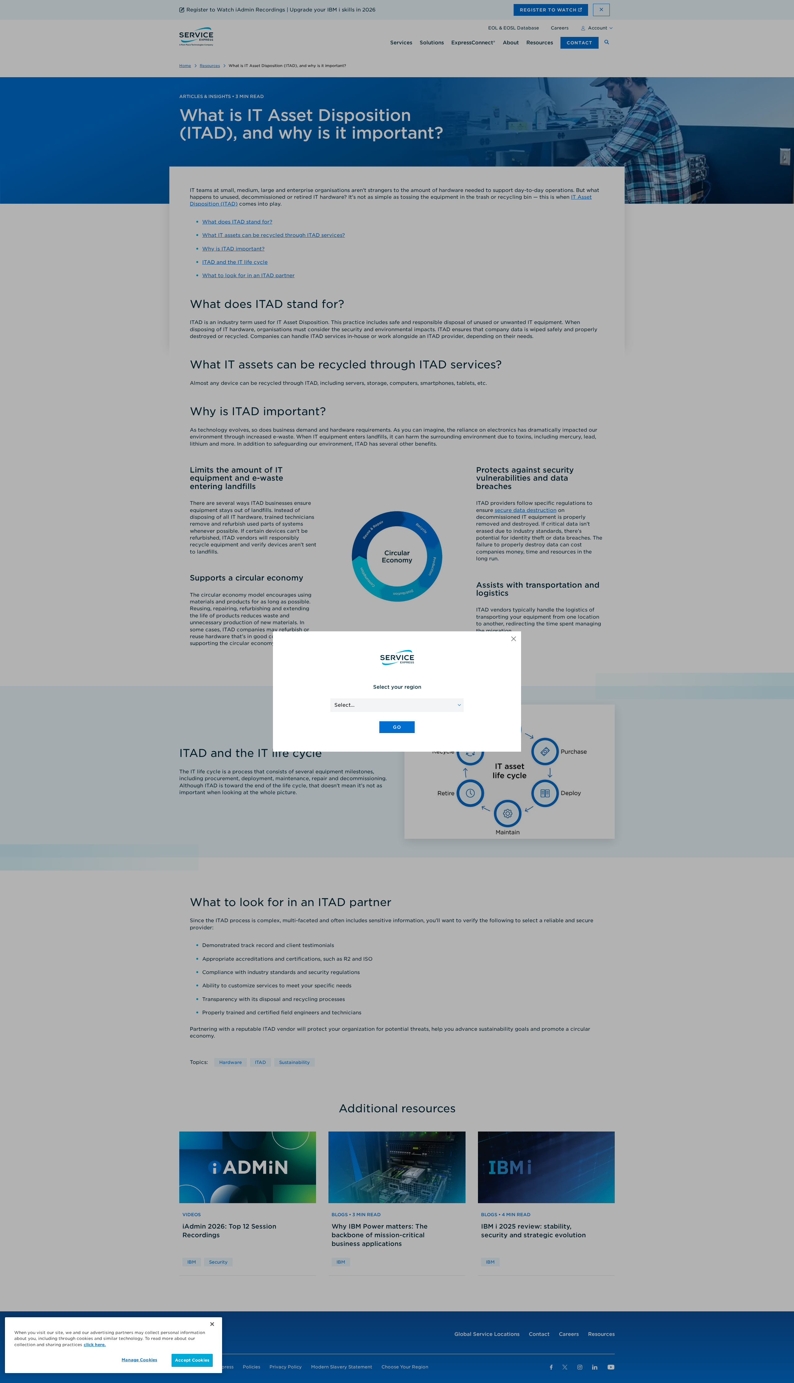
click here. (95, 1344)
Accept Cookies (192, 1360)
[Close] (212, 1324)
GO (397, 727)
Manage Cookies (139, 1360)
